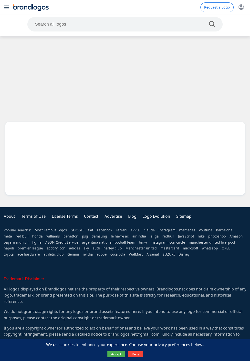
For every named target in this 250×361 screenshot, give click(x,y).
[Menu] (7, 7)
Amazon (236, 236)
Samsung (99, 236)
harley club (113, 248)
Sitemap (183, 216)
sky (86, 248)
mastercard (169, 248)
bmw (143, 242)
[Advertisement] (125, 75)
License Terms (65, 216)
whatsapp (210, 248)
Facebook (104, 230)
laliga (154, 236)
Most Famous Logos (51, 230)
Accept (116, 354)
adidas (74, 248)
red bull (22, 236)
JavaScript (186, 236)
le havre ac (120, 236)
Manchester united (141, 248)
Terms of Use (33, 216)
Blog (132, 216)
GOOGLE (77, 230)
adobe (101, 254)
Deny (135, 354)
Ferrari (121, 230)
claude (149, 230)
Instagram (167, 230)
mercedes (187, 230)
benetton (70, 236)
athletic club (53, 254)
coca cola (117, 254)
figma (37, 242)
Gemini (73, 254)
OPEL (226, 248)
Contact (91, 216)
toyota (9, 254)
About (9, 216)
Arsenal (152, 254)
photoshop (217, 236)
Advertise (113, 216)
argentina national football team (108, 242)
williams (53, 236)
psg (85, 236)
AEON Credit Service (61, 242)
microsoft (190, 248)
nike (201, 236)
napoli (9, 248)
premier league (30, 248)
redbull (168, 236)
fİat (90, 230)
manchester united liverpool (212, 242)
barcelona (224, 230)
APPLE (135, 230)
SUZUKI (169, 254)
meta (8, 236)
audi (96, 248)
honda (37, 236)
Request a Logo (217, 7)
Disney (183, 254)
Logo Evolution (156, 216)
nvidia (88, 254)
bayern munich (16, 242)
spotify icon (56, 248)
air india (139, 236)
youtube (205, 230)
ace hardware (28, 254)
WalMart (136, 254)
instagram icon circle (168, 242)
